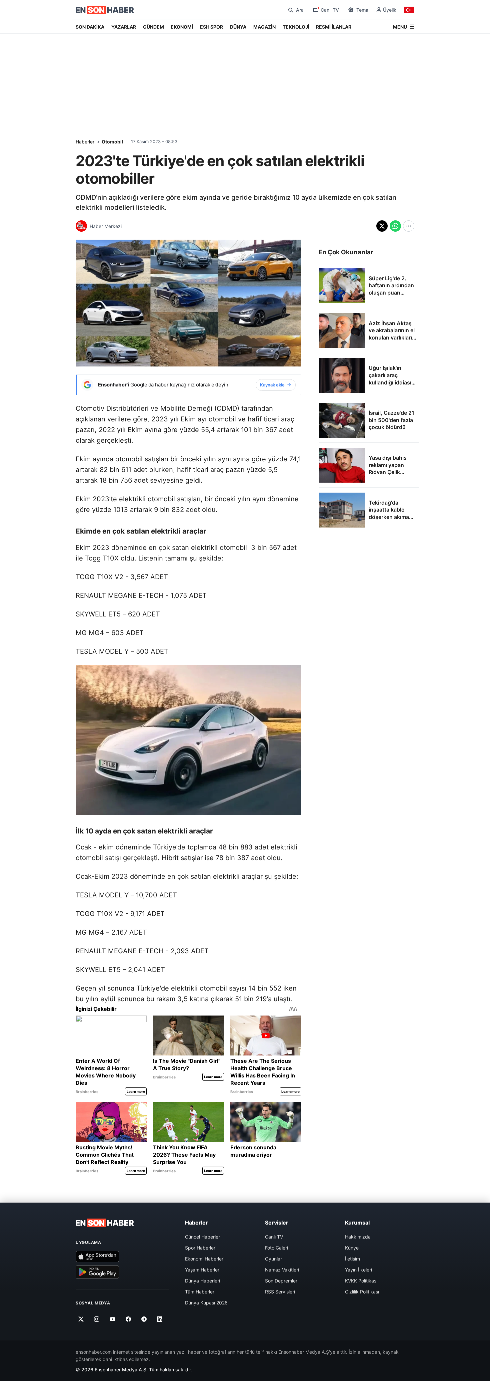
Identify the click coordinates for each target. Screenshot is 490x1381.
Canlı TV (274, 1237)
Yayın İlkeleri (358, 1269)
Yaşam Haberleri (202, 1269)
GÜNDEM (153, 27)
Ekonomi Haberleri (204, 1259)
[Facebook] (128, 1319)
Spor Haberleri (200, 1248)
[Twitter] (81, 1319)
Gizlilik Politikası (362, 1291)
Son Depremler (281, 1280)
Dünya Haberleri (202, 1280)
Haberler (85, 141)
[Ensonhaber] (105, 10)
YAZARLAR (123, 27)
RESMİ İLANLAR (333, 27)
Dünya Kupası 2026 (206, 1302)
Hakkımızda (358, 1237)
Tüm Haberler (199, 1291)
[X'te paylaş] (382, 226)
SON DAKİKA (90, 27)
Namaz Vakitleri (282, 1269)
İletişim (352, 1259)
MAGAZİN (264, 27)
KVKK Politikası (361, 1280)
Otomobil (112, 141)
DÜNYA (238, 27)
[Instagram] (96, 1319)
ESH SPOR (211, 27)
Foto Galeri (276, 1248)
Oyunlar (273, 1259)
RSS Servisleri (280, 1291)
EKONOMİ (182, 27)
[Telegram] (144, 1319)
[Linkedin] (159, 1319)
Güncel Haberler (202, 1237)
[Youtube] (112, 1319)
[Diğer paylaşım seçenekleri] (408, 226)
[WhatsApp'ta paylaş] (395, 226)
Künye (352, 1248)
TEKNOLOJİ (296, 27)
